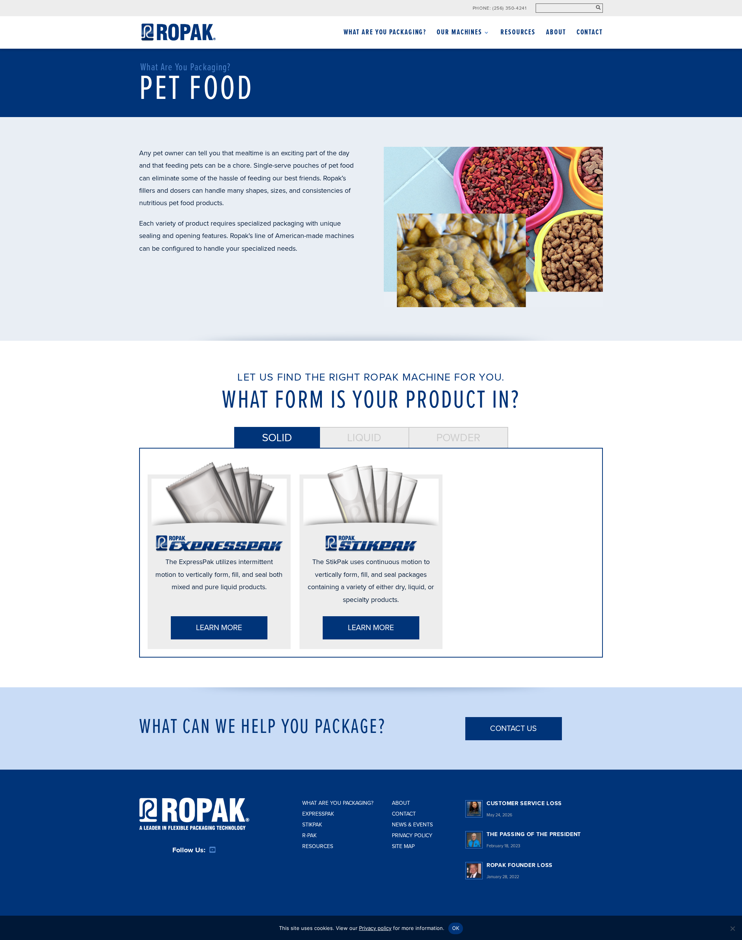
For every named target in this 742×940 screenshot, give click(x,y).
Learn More (219, 627)
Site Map (403, 846)
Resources (518, 33)
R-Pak (309, 835)
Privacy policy (375, 928)
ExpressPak (318, 814)
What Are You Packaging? (385, 33)
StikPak (312, 824)
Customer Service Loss (524, 803)
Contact (590, 33)
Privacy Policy (412, 835)
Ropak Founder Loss (520, 865)
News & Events (412, 824)
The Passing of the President (534, 834)
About (556, 33)
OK (455, 928)
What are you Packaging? (337, 803)
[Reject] (732, 928)
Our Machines (459, 33)
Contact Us (513, 728)
